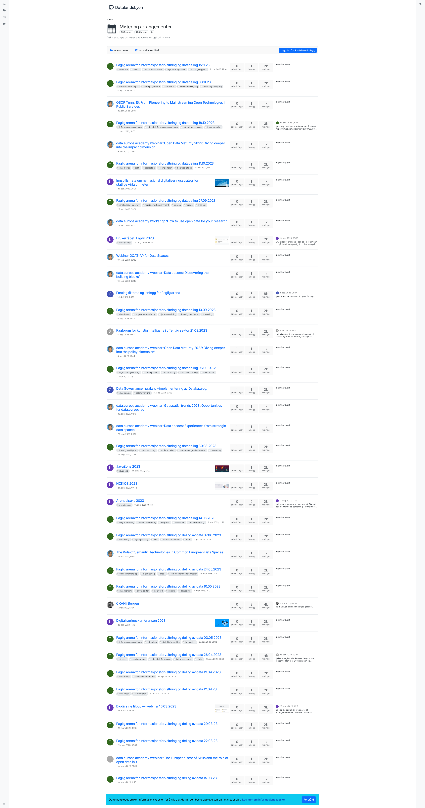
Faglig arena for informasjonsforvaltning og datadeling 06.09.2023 (166, 368)
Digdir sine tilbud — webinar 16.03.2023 (146, 706)
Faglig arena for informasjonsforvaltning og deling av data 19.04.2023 (168, 672)
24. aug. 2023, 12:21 (127, 454)
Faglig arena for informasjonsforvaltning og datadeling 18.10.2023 (165, 123)
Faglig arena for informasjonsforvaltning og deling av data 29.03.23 (166, 724)
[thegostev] (110, 604)
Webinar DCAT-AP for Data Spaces (142, 256)
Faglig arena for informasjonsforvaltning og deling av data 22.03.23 (166, 741)
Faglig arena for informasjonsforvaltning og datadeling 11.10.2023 (165, 163)
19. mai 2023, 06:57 (127, 556)
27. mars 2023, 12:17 (289, 706)
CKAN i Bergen (127, 603)
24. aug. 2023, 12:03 (140, 470)
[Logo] (126, 7)
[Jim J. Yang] (110, 104)
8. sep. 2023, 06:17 (288, 292)
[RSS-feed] (152, 32)
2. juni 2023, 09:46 (202, 539)
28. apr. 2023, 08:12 (208, 642)
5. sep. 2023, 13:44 (126, 356)
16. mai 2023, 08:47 (209, 573)
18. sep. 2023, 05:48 (127, 281)
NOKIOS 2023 (126, 484)
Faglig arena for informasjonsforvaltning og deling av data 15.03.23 (166, 778)
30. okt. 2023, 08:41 (127, 110)
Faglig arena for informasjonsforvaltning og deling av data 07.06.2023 (168, 535)
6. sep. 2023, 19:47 (126, 318)
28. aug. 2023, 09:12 (127, 434)
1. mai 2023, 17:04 (126, 607)
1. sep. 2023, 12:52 (126, 376)
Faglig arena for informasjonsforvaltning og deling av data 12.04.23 (166, 689)
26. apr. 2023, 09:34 (289, 654)
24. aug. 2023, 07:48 (127, 488)
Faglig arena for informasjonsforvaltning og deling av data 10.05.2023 (168, 586)
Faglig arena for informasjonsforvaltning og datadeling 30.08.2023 (166, 446)
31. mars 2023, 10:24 (159, 693)
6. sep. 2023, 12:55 (126, 334)
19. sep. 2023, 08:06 (289, 238)
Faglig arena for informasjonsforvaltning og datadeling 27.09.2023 (166, 201)
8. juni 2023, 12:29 (216, 522)
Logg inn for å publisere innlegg (298, 50)
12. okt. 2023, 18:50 (126, 131)
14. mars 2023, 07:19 (127, 766)
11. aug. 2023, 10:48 (143, 505)
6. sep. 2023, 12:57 (288, 330)
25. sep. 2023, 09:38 (127, 209)
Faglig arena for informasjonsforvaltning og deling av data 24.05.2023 (168, 569)
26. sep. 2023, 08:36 (127, 188)
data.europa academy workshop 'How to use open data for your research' (172, 221)
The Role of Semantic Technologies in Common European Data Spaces (169, 552)
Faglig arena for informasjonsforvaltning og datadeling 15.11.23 (163, 65)
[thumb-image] (222, 240)
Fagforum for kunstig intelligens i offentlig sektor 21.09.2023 (161, 330)
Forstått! (309, 799)
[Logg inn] (421, 4)
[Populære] (4, 24)
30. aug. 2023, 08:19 (127, 414)
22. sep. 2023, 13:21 (126, 225)
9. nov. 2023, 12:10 (218, 69)
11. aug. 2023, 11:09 (288, 500)
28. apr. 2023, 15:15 (126, 625)
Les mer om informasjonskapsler (263, 799)
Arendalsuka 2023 (130, 501)
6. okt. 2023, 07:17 (203, 167)
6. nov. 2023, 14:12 (126, 90)
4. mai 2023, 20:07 (203, 590)
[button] (4, 804)
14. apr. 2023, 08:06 (167, 676)
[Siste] (4, 17)
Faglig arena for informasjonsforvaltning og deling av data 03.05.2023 (168, 638)
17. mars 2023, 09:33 (127, 745)
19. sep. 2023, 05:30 (127, 260)
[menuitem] (421, 4)
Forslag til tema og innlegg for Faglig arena (148, 293)
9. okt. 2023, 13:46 (126, 151)
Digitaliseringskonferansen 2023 (141, 621)
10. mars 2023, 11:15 (127, 782)
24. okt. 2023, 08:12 (289, 122)
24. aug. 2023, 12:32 (143, 242)
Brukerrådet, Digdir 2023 (135, 238)
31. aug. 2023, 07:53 (162, 392)
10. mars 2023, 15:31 (127, 710)
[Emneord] (4, 10)
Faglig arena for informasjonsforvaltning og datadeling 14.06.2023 (165, 518)
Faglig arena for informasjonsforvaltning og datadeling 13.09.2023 (166, 310)
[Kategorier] (4, 4)
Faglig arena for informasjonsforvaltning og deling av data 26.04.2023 (168, 655)
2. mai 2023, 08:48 (288, 603)
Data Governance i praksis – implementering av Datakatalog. (161, 388)
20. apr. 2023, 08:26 (215, 659)
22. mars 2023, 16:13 (127, 728)
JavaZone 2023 (128, 466)
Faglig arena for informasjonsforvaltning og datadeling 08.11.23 (163, 82)
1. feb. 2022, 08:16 (126, 297)
